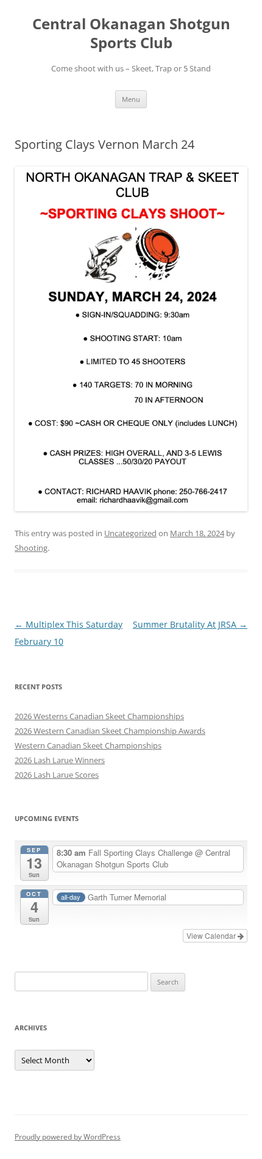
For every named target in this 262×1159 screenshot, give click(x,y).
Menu (131, 99)
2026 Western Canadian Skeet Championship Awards (110, 730)
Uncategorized (130, 533)
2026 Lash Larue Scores (57, 774)
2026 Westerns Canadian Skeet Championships (99, 716)
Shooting (31, 547)
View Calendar (212, 935)
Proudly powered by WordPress (68, 1137)
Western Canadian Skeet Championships (88, 745)
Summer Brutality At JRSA (190, 624)
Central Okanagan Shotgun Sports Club (131, 33)
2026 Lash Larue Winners (60, 760)
